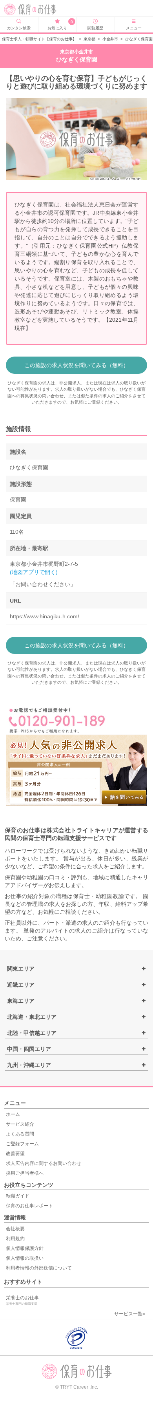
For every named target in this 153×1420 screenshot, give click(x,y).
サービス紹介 (20, 1124)
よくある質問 (20, 1134)
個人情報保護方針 (25, 1248)
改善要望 (15, 1153)
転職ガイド (17, 1196)
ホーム (13, 1114)
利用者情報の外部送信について (39, 1268)
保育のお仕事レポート (29, 1205)
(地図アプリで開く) (34, 572)
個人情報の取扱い (25, 1258)
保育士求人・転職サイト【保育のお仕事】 (39, 39)
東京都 (89, 39)
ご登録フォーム (22, 1144)
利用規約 (15, 1238)
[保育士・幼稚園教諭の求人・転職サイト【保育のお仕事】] (34, 9)
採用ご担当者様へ (25, 1173)
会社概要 (15, 1229)
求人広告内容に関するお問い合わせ (43, 1163)
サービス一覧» (129, 1314)
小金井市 (110, 39)
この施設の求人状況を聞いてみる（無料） (76, 365)
